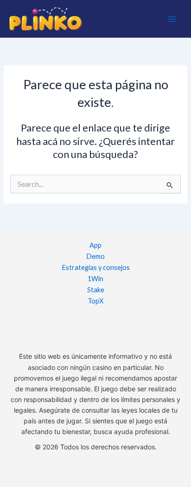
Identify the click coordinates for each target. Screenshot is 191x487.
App (95, 245)
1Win (95, 279)
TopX (95, 301)
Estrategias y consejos (96, 267)
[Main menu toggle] (172, 19)
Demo (95, 256)
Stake (95, 290)
